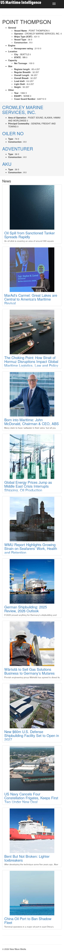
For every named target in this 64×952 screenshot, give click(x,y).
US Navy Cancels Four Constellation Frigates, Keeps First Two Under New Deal (31, 797)
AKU (6, 164)
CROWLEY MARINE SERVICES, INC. (22, 109)
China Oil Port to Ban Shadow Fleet (27, 920)
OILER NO (13, 133)
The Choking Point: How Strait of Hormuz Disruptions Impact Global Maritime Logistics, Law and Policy (31, 361)
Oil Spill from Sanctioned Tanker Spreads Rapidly (29, 234)
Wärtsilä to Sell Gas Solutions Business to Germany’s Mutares (29, 671)
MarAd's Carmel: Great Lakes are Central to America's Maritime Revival (30, 299)
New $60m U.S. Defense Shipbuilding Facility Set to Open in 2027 (31, 735)
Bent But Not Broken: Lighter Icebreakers (27, 858)
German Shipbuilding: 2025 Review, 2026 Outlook (25, 608)
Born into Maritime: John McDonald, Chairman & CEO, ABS (31, 421)
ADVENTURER (17, 148)
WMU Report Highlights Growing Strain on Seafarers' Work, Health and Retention (30, 548)
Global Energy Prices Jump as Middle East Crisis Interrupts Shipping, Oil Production (28, 486)
